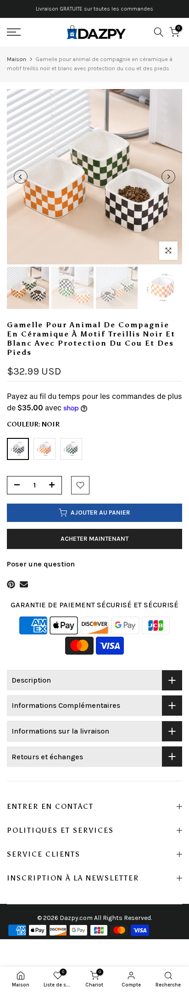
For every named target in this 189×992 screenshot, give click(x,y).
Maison (16, 59)
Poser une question (41, 564)
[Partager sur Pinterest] (11, 584)
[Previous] (21, 177)
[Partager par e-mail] (24, 584)
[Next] (168, 177)
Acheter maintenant (94, 539)
